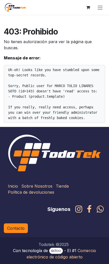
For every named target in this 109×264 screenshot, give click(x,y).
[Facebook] (89, 209)
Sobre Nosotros (36, 186)
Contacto (16, 228)
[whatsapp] (100, 209)
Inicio (13, 186)
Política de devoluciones (31, 192)
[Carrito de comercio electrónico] (88, 7)
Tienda (62, 186)
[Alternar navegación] (100, 7)
